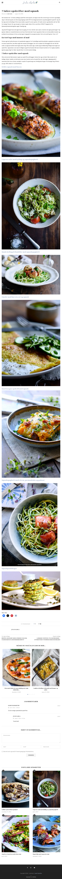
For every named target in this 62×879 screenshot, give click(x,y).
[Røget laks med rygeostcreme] (46, 833)
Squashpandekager (9, 569)
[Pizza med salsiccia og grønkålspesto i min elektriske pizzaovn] (16, 667)
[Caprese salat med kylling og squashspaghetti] (46, 789)
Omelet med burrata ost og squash (15, 297)
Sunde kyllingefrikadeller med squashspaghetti (21, 252)
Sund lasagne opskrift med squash (15, 389)
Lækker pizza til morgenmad (10, 809)
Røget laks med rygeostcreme (41, 854)
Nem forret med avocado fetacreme (11, 854)
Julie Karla (9, 13)
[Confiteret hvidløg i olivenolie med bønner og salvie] (45, 667)
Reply (58, 705)
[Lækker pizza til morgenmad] (15, 789)
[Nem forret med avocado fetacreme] (15, 833)
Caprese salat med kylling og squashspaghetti (20, 160)
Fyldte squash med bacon (12, 67)
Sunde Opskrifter (38, 873)
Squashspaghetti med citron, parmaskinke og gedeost (23, 480)
